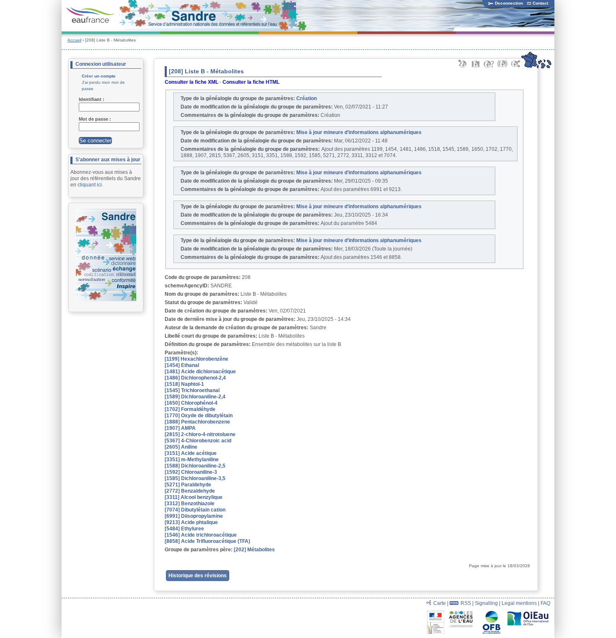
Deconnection (509, 3)
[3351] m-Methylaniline (192, 459)
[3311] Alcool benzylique (194, 497)
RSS (466, 603)
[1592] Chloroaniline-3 (191, 472)
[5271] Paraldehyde (188, 485)
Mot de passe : (95, 118)
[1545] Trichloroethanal (192, 390)
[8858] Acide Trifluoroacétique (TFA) (207, 541)
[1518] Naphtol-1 (184, 384)
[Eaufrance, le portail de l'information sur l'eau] (90, 15)
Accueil (74, 40)
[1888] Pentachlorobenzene (197, 422)
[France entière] (536, 67)
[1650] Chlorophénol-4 (191, 403)
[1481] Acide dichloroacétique (200, 372)
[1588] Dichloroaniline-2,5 (195, 466)
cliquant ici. (90, 185)
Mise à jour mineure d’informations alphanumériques (359, 132)
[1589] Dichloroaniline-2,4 (195, 397)
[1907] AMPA (180, 428)
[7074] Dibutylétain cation (195, 510)
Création (306, 98)
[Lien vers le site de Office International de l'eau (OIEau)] (528, 614)
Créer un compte (99, 76)
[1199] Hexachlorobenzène (196, 359)
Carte (439, 603)
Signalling (486, 603)
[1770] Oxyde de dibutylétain (199, 415)
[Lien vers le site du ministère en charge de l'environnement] (436, 614)
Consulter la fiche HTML (251, 82)
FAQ (545, 603)
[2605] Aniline (181, 447)
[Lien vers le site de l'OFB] (492, 614)
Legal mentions (519, 603)
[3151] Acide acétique (191, 453)
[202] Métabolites (254, 550)
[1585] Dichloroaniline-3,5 (195, 478)
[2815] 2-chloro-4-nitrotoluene (200, 434)
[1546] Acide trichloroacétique (201, 535)
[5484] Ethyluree (184, 529)
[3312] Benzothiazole (190, 503)
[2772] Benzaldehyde (190, 491)
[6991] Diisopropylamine (194, 516)
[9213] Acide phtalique (191, 522)
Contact (540, 3)
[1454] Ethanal (182, 365)
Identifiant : (92, 99)
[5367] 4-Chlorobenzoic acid (198, 441)
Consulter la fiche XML (191, 82)
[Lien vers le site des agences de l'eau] (463, 614)
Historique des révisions (197, 576)
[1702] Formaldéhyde (190, 409)
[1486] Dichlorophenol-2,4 (195, 378)
